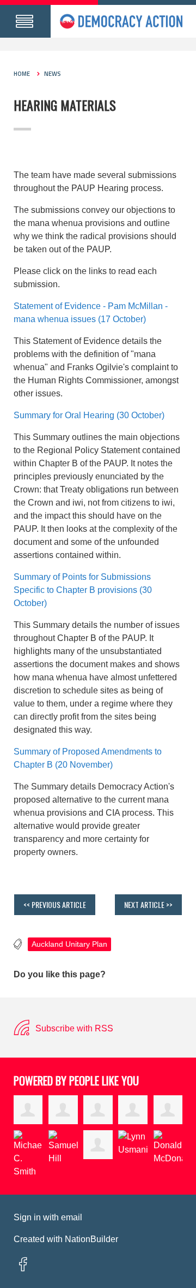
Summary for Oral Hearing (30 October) (89, 415)
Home (22, 73)
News (52, 73)
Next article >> (148, 904)
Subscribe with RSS (73, 1028)
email (71, 1217)
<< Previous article (54, 904)
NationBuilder (91, 1239)
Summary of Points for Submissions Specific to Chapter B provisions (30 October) (83, 590)
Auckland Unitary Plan (69, 944)
